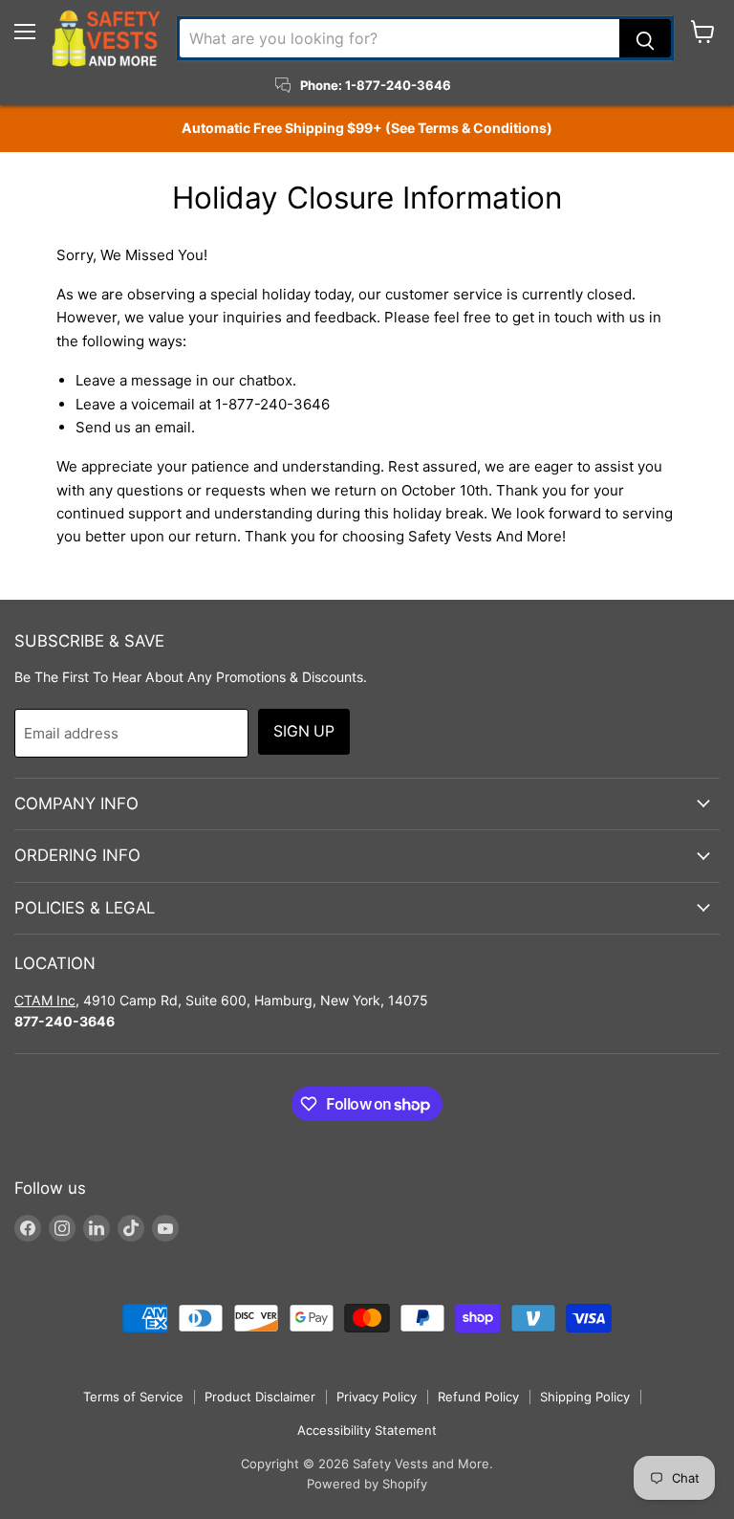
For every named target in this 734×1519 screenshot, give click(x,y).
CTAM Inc (45, 1000)
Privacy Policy (376, 1396)
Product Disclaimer (260, 1396)
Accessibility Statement (367, 1430)
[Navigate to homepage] (106, 38)
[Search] (645, 38)
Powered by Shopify (367, 1483)
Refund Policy (478, 1396)
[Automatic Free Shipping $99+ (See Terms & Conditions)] (367, 128)
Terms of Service (133, 1396)
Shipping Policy (585, 1396)
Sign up (304, 731)
